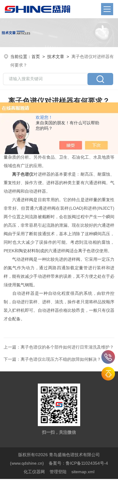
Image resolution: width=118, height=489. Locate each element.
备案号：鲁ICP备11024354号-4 (78, 463)
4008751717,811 (108, 357)
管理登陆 (58, 471)
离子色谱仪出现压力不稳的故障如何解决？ (61, 359)
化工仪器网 (34, 471)
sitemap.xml (82, 471)
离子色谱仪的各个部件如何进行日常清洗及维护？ (67, 347)
